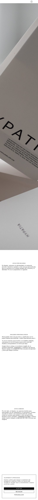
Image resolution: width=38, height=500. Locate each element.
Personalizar (19, 495)
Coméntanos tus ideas (24, 416)
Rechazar (19, 491)
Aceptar (19, 488)
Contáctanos (17, 347)
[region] (19, 486)
